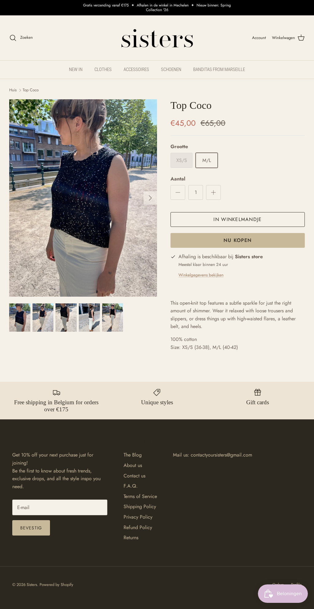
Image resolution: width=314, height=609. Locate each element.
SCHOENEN (171, 69)
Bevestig (31, 528)
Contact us (134, 475)
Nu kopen (238, 240)
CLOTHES (103, 69)
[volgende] (150, 198)
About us (133, 465)
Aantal (177, 179)
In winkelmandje (237, 219)
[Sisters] (157, 38)
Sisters (32, 584)
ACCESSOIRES (136, 69)
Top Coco (31, 90)
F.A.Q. (131, 485)
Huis (13, 90)
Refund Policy (138, 527)
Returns (131, 537)
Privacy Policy (138, 516)
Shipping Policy (140, 506)
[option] (83, 198)
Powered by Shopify (56, 584)
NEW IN (75, 69)
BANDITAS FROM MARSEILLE (219, 69)
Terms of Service (140, 496)
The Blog (133, 454)
